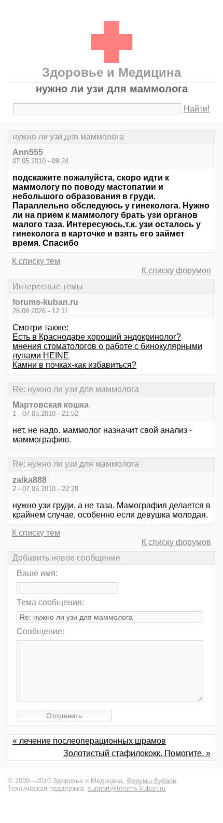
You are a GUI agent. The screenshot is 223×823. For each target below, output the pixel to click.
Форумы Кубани (151, 781)
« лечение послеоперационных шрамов (89, 740)
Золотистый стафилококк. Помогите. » (137, 753)
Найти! (197, 108)
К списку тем (36, 261)
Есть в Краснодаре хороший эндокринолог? (96, 336)
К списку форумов (176, 270)
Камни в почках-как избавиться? (74, 364)
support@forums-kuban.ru (126, 788)
